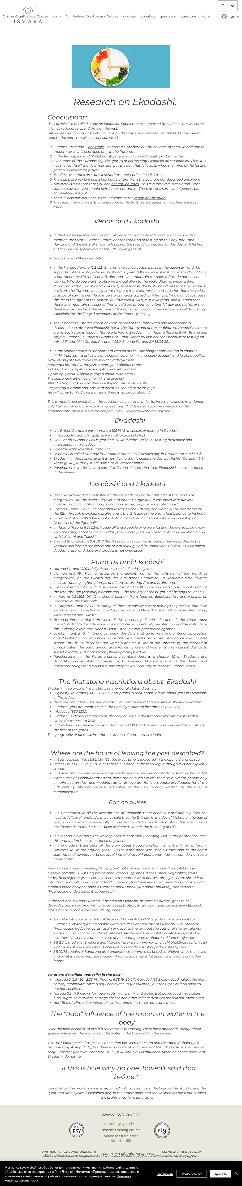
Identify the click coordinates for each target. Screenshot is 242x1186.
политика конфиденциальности (67, 1151)
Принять (220, 1173)
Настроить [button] (165, 1173)
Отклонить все (192, 1173)
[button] (61, 16)
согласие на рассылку (182, 1151)
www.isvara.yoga (122, 1114)
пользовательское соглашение (67, 1156)
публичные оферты (179, 1156)
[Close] (236, 1173)
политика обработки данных (128, 1154)
